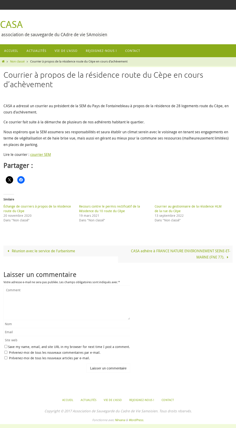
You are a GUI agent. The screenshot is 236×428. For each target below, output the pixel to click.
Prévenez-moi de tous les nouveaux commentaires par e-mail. (54, 352)
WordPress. (136, 420)
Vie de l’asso (113, 400)
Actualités (88, 400)
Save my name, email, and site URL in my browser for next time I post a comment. (69, 347)
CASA (11, 24)
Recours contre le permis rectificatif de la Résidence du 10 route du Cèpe (109, 208)
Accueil (68, 400)
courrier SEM (40, 154)
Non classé (17, 61)
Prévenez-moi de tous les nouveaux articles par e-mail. (49, 358)
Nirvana (120, 420)
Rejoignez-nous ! (141, 400)
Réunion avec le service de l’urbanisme (43, 250)
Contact (168, 400)
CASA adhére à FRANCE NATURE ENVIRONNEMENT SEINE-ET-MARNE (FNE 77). (180, 254)
